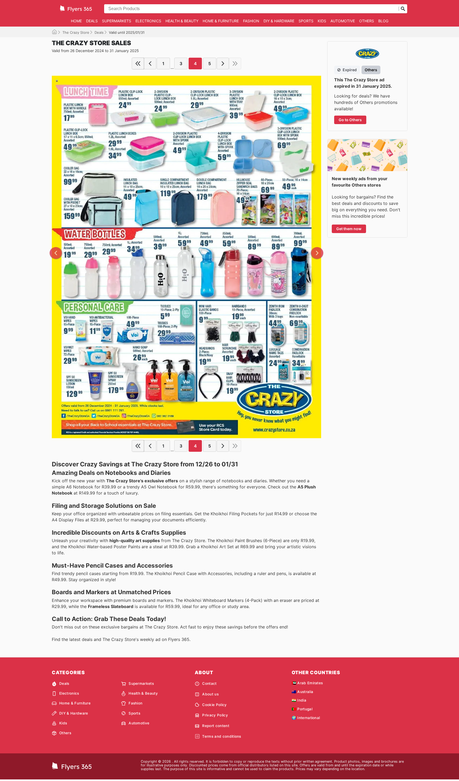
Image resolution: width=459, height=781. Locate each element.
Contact (209, 683)
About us (210, 694)
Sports (306, 21)
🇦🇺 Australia (302, 692)
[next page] (223, 63)
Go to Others (350, 119)
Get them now (349, 228)
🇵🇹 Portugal (302, 709)
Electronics (148, 21)
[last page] (235, 63)
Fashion (251, 21)
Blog (383, 21)
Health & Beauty (181, 21)
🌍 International (306, 718)
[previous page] (150, 63)
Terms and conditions (221, 736)
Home (76, 21)
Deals (92, 21)
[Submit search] (403, 9)
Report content (215, 726)
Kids (322, 21)
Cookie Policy (214, 705)
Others (366, 21)
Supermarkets (116, 21)
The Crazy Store (75, 32)
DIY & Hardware (279, 21)
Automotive (342, 21)
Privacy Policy (215, 715)
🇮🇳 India (299, 700)
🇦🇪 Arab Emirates (307, 683)
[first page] (138, 63)
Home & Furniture (221, 21)
